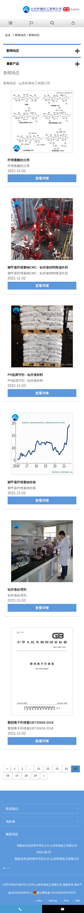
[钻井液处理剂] (42, 552)
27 (17, 775)
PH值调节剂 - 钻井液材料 (25, 375)
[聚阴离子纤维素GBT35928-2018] (42, 672)
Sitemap (53, 900)
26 (7, 775)
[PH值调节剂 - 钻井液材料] (42, 337)
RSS (66, 900)
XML (77, 900)
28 (26, 775)
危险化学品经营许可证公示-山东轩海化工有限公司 (47, 845)
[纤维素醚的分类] (42, 122)
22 (48, 768)
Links (39, 900)
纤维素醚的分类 (19, 160)
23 (57, 768)
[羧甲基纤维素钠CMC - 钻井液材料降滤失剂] (42, 230)
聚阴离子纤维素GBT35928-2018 (31, 722)
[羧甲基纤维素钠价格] (42, 444)
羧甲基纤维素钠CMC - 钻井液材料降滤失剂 (38, 267)
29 (35, 775)
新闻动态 (20, 35)
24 (66, 768)
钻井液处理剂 (17, 589)
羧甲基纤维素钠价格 (22, 482)
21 (38, 768)
